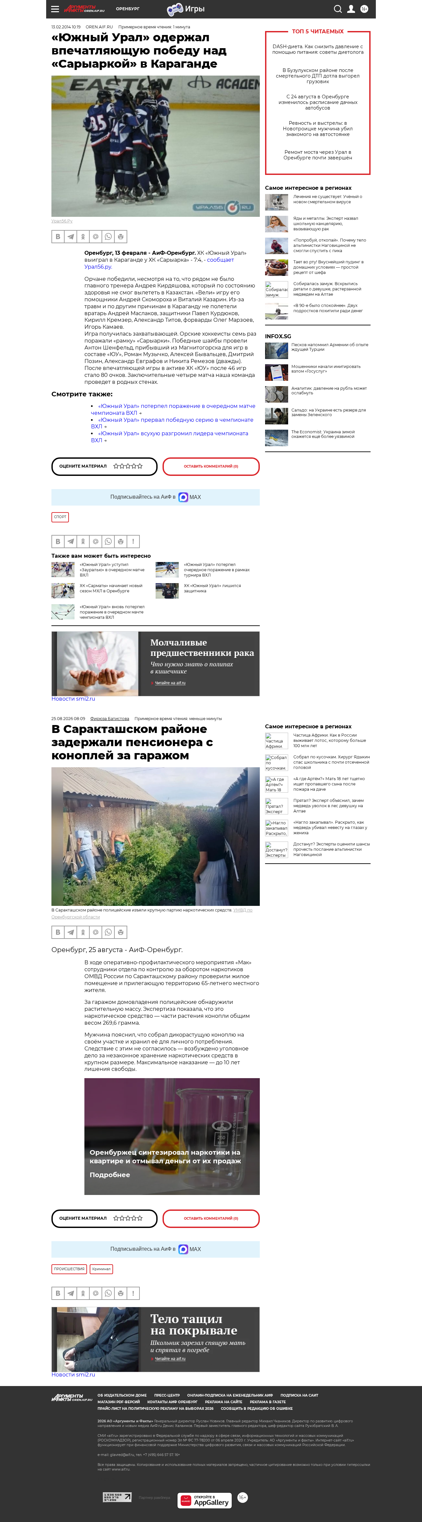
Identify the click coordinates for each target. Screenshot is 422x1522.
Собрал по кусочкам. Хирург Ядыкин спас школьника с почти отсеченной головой (331, 762)
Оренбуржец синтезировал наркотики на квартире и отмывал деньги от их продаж (165, 1156)
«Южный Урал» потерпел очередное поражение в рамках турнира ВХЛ (217, 570)
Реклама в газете (268, 1402)
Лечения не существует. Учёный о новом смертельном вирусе (327, 199)
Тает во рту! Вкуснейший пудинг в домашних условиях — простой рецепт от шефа (328, 267)
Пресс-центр (167, 1395)
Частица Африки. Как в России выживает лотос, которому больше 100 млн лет (329, 740)
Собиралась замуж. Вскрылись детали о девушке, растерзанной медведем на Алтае (327, 289)
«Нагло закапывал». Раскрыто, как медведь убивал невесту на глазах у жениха (330, 827)
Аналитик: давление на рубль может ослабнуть (329, 390)
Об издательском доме (122, 1395)
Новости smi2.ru (73, 699)
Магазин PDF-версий (119, 1402)
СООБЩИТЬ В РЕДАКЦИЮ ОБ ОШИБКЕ (257, 1408)
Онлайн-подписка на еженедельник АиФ (230, 1395)
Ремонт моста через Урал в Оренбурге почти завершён (318, 155)
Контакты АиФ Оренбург (172, 1402)
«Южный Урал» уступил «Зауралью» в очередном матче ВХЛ (112, 570)
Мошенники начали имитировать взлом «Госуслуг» (326, 369)
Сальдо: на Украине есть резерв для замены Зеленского (328, 412)
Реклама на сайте (223, 1402)
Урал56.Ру (62, 220)
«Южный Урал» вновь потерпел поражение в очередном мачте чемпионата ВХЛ (112, 612)
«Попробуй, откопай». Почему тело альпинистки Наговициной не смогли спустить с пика (329, 245)
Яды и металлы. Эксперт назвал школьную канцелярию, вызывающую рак (325, 223)
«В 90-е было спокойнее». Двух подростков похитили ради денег (328, 308)
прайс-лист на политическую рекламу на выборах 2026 (155, 1408)
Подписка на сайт (299, 1395)
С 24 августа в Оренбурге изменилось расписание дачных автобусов (318, 102)
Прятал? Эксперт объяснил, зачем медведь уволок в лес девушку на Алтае (328, 805)
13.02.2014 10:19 (65, 26)
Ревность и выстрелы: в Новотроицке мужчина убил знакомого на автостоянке (318, 128)
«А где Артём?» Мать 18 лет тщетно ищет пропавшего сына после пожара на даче (329, 784)
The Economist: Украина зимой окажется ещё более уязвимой (323, 434)
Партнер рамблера (154, 1498)
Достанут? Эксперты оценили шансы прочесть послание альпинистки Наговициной (331, 849)
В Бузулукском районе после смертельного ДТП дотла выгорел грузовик (318, 76)
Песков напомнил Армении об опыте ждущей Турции (329, 347)
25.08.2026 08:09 (68, 718)
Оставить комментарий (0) (211, 466)
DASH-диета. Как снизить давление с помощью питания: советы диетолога (318, 49)
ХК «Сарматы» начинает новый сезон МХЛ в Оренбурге (111, 588)
